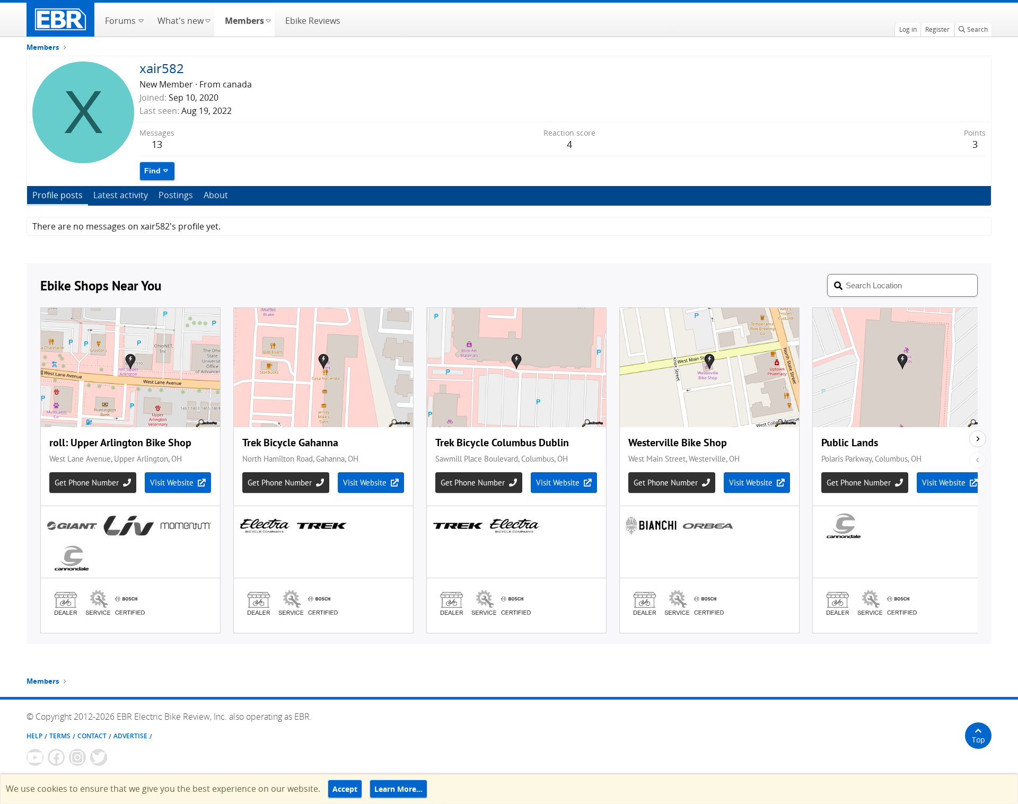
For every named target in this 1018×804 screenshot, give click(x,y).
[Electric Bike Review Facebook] (56, 757)
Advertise (130, 735)
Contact (92, 735)
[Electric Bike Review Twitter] (98, 757)
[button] (141, 19)
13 (157, 144)
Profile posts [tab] (57, 195)
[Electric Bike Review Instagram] (77, 757)
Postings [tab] (176, 195)
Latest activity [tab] (120, 195)
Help (34, 735)
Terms (60, 735)
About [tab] (216, 195)
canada (237, 84)
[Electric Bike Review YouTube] (35, 757)
